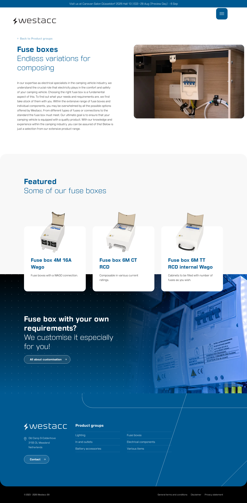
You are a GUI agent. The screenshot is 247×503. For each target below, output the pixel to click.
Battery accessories (88, 448)
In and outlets (83, 441)
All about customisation (46, 359)
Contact (35, 459)
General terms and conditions (172, 494)
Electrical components (141, 441)
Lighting (80, 435)
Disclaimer (196, 494)
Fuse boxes (134, 435)
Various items (135, 448)
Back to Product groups (36, 38)
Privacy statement (214, 494)
